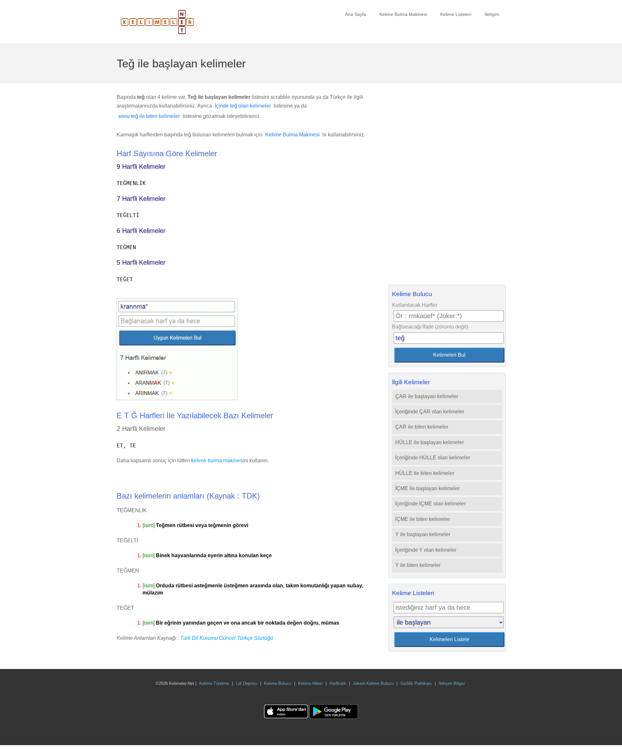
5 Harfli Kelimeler (141, 262)
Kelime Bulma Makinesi (403, 14)
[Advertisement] (447, 186)
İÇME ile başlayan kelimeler (427, 488)
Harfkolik (337, 683)
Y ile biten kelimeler (418, 565)
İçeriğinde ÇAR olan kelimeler (429, 411)
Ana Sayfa (355, 14)
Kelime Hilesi (310, 683)
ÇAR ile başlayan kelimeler (426, 396)
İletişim (492, 14)
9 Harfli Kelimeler (141, 166)
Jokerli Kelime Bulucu (373, 683)
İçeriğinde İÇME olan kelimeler (430, 503)
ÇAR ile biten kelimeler (421, 427)
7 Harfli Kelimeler (141, 198)
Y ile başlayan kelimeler (422, 534)
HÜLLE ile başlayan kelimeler (429, 442)
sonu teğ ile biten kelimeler (149, 116)
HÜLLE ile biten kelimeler (424, 473)
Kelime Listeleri (455, 14)
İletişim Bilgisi (452, 683)
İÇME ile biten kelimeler (422, 519)
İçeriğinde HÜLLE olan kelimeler (432, 457)
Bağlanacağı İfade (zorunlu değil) (430, 326)
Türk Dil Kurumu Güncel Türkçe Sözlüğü (226, 638)
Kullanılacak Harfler (414, 305)
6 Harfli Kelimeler (141, 230)
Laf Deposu (246, 683)
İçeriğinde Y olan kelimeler (425, 550)
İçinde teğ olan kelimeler (243, 106)
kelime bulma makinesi (217, 460)
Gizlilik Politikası (416, 683)
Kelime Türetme (214, 683)
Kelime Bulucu (277, 683)
